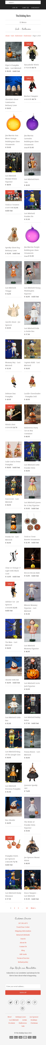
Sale (23, 1026)
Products (11, 1023)
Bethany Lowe (21, 1017)
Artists (24, 1020)
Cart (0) (25, 7)
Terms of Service (23, 958)
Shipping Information (23, 931)
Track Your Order (23, 927)
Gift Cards (23, 954)
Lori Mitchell (13, 1020)
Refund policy (23, 962)
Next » (33, 908)
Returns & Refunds (23, 935)
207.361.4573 (23, 923)
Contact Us (23, 946)
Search (23, 939)
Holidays (34, 1020)
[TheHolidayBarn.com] (23, 15)
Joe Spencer (34, 1017)
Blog (23, 950)
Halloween (23, 1023)
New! (10, 1017)
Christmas (34, 1023)
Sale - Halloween (23, 28)
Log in (14, 7)
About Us (23, 943)
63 (27, 908)
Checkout (35, 7)
